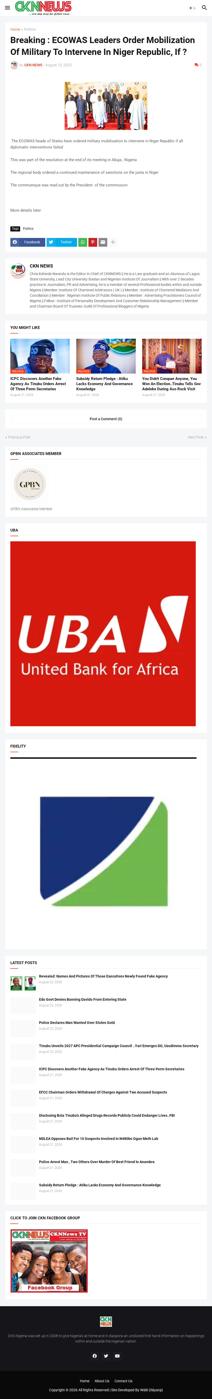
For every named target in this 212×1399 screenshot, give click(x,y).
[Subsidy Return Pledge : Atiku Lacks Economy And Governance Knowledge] (23, 1191)
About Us (102, 1381)
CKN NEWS (41, 266)
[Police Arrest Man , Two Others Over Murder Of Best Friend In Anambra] (23, 1168)
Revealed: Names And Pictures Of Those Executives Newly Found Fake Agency (103, 976)
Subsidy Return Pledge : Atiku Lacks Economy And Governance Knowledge (104, 384)
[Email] (103, 242)
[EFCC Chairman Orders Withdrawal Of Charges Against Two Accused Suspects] (23, 1098)
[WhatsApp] (82, 242)
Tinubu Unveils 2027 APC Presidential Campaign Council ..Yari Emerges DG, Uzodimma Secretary (119, 1046)
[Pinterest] (92, 242)
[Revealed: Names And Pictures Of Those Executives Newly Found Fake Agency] (23, 982)
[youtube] (117, 1356)
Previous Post (19, 437)
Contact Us (123, 1381)
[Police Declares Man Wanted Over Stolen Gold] (23, 1028)
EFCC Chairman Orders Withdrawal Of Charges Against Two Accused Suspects (103, 1092)
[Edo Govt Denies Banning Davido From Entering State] (23, 1005)
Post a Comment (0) (106, 419)
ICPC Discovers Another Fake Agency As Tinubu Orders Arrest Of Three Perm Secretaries (38, 384)
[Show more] (113, 242)
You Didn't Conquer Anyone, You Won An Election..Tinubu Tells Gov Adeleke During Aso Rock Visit (171, 384)
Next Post (196, 437)
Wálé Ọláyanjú (151, 1390)
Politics (30, 29)
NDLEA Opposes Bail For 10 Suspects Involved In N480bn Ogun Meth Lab (98, 1139)
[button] (7, 8)
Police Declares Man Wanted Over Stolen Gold (77, 1023)
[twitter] (106, 1356)
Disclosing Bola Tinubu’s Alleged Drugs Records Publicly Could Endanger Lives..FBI (107, 1115)
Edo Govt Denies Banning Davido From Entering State (82, 999)
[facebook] (94, 1356)
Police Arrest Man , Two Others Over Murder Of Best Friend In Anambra (97, 1162)
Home (15, 29)
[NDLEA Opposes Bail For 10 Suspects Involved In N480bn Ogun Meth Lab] (23, 1144)
